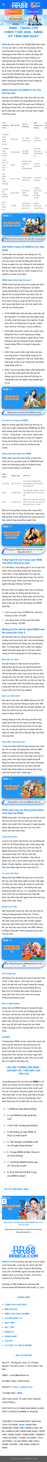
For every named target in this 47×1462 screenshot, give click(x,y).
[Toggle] (4, 1109)
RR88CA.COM (8, 1261)
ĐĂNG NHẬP (11, 1336)
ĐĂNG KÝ (9, 1332)
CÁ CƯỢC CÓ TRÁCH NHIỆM (18, 1345)
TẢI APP (9, 1341)
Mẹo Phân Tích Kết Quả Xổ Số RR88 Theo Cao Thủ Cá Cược (23, 1223)
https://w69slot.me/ (22, 1387)
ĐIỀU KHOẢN (11, 1309)
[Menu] (3, 4)
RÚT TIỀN (9, 1327)
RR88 (4, 44)
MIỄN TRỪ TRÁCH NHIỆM (17, 1313)
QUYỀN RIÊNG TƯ (13, 1318)
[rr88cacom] (25, 4)
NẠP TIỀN (9, 1322)
